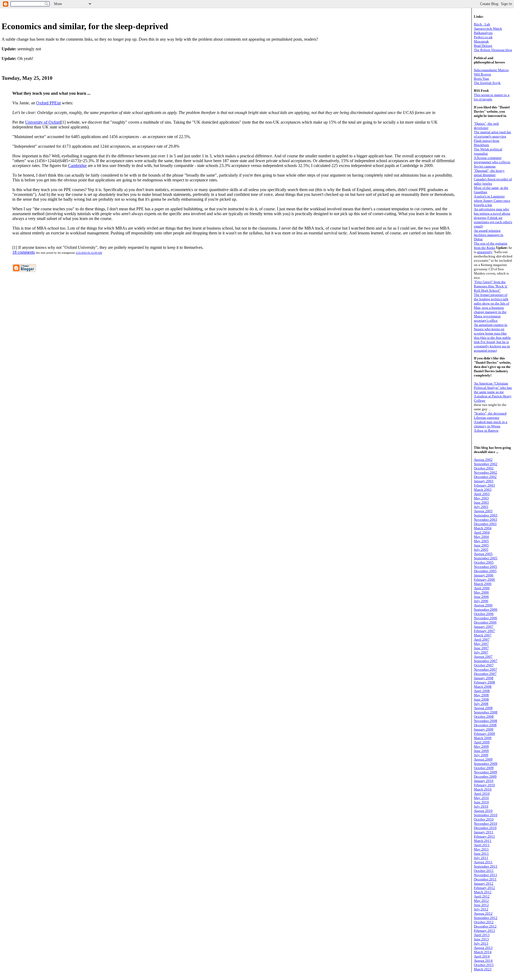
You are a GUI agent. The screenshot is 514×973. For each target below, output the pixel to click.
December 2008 (485, 725)
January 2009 (483, 729)
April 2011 (482, 845)
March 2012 (483, 892)
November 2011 (485, 875)
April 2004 (482, 532)
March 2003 (483, 490)
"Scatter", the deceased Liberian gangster (490, 415)
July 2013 (481, 943)
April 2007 (482, 639)
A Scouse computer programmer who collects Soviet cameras (492, 162)
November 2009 (485, 772)
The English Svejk (487, 83)
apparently (485, 252)
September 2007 (485, 661)
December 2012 (485, 926)
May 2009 (481, 746)
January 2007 (483, 627)
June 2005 (481, 545)
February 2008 (484, 682)
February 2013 (484, 931)
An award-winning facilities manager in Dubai (488, 235)
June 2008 (481, 699)
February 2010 (484, 785)
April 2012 (482, 896)
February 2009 (484, 734)
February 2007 (484, 631)
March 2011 (483, 841)
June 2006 (481, 597)
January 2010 (483, 781)
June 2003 (481, 502)
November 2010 (485, 824)
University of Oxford (43, 122)
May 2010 (481, 798)
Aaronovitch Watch (488, 28)
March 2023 (483, 969)
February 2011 (484, 836)
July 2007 (481, 652)
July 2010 (481, 806)
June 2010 (481, 802)
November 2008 (485, 721)
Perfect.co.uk (483, 37)
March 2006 (483, 584)
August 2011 (483, 862)
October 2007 (484, 665)
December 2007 (485, 674)
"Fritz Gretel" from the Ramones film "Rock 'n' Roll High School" (491, 286)
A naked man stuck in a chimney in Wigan (490, 424)
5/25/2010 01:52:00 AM (89, 252)
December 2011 (485, 879)
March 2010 (483, 789)
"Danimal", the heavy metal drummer (489, 173)
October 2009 (484, 768)
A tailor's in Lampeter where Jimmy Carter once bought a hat (492, 200)
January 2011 (483, 832)
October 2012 (484, 922)
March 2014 (483, 952)
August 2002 (483, 460)
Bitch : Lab (482, 24)
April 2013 (482, 935)
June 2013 (481, 939)
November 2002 (485, 472)
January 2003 (483, 481)
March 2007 (483, 635)
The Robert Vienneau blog (493, 50)
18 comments (23, 252)
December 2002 (485, 477)
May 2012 (481, 901)
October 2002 (484, 468)
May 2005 (481, 541)
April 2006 (482, 588)
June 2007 (481, 648)
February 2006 (484, 579)
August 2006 (483, 605)
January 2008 (483, 678)
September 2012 (485, 918)
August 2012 (483, 913)
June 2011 (481, 854)
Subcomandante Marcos (491, 70)
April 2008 (482, 691)
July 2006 (481, 601)
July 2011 (481, 858)
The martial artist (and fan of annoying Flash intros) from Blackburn (492, 138)
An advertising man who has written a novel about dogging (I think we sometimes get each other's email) (493, 217)
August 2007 (483, 657)
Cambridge (77, 165)
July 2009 (481, 755)
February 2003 (484, 485)
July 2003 (481, 507)
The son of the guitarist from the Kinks (490, 245)
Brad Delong (483, 46)
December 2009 (485, 776)
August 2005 (483, 554)
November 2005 (485, 567)
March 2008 (483, 687)
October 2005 (484, 562)
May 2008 (481, 695)
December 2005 (485, 571)
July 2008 (481, 704)
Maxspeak (481, 41)
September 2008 (485, 712)
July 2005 (481, 550)
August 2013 (483, 948)
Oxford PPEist (48, 103)
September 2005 (485, 558)
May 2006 (481, 592)
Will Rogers (482, 74)
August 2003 (483, 511)
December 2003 (485, 524)
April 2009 (482, 742)
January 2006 (483, 575)
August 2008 (483, 708)
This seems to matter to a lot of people (491, 97)
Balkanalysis (483, 33)
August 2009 (483, 759)
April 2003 (482, 494)
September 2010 (485, 815)
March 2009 (483, 738)
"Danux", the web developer (486, 125)
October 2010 (484, 819)
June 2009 (481, 751)
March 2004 (483, 528)
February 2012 (484, 888)
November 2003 (485, 520)
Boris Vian (481, 79)
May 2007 (481, 644)
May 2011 (481, 849)
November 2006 (485, 618)
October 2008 (484, 716)
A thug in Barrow (486, 430)
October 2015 (484, 965)
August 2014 (483, 961)
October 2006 (484, 614)
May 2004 (481, 537)
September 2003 (485, 515)
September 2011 (485, 866)
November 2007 (485, 669)
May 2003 (481, 498)
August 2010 (483, 811)
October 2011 (484, 871)
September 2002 (485, 464)
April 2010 (482, 794)
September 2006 (485, 609)
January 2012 (483, 883)
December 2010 (485, 828)
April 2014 (482, 956)
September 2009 (485, 764)
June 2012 (481, 905)
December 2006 (485, 622)
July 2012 (481, 909)
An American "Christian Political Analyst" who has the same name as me (493, 387)
